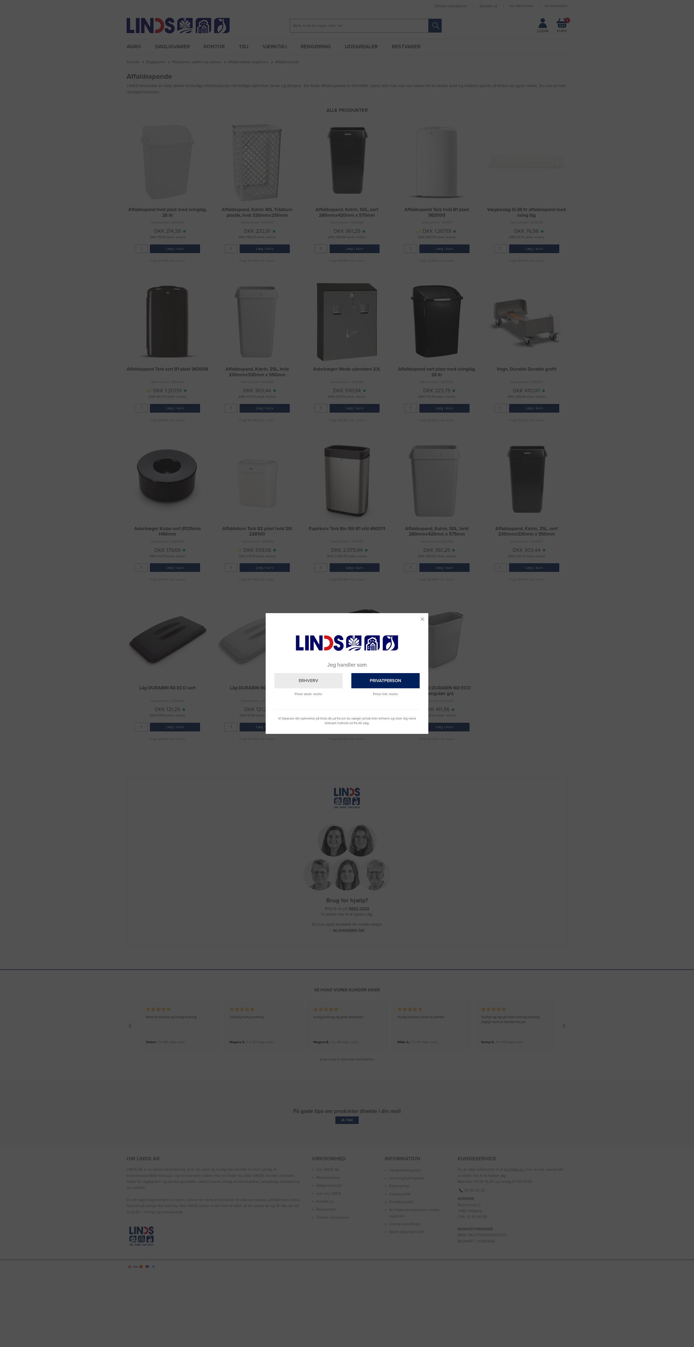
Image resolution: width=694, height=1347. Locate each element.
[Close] (422, 619)
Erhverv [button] (308, 680)
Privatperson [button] (385, 680)
